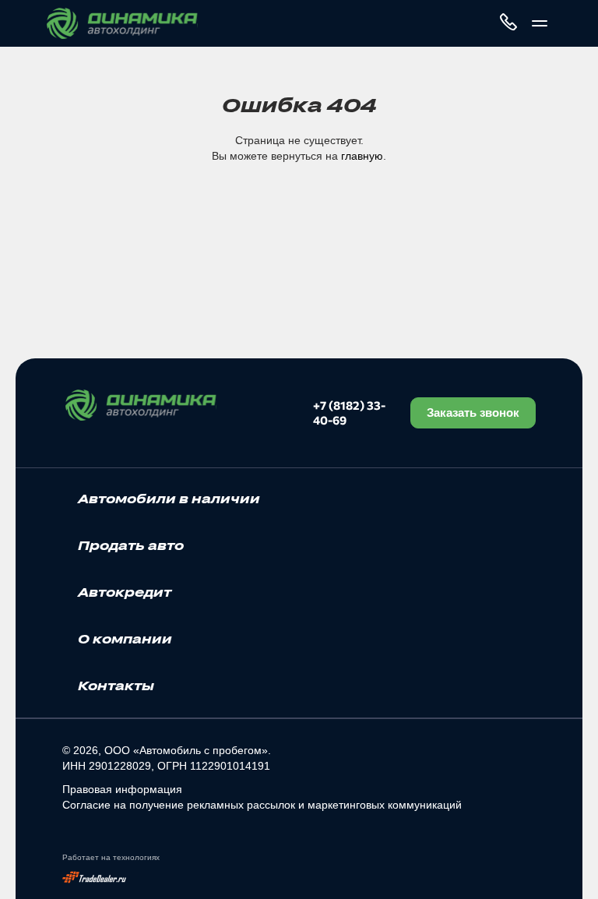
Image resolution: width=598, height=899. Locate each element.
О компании (125, 639)
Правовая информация (122, 789)
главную (362, 156)
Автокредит (124, 592)
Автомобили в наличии (169, 499)
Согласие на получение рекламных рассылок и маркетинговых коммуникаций (262, 805)
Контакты (116, 686)
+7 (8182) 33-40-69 (349, 412)
